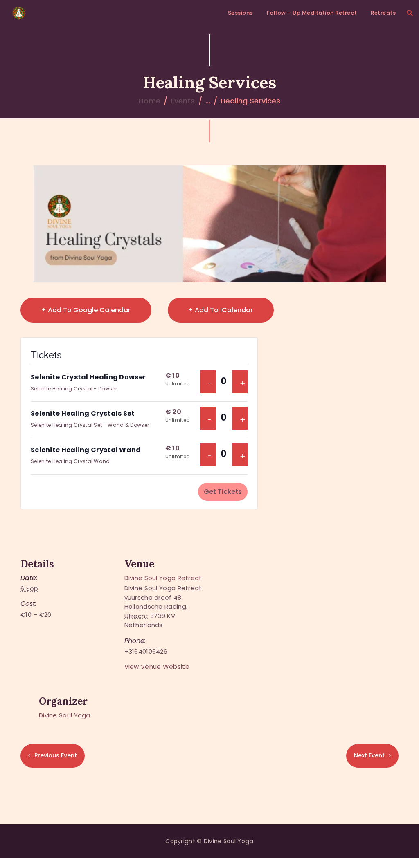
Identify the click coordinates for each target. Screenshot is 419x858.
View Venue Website (156, 666)
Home (149, 100)
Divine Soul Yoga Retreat (163, 577)
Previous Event (55, 755)
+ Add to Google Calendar (86, 310)
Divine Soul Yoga (64, 715)
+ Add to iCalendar (220, 310)
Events (183, 101)
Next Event (369, 755)
